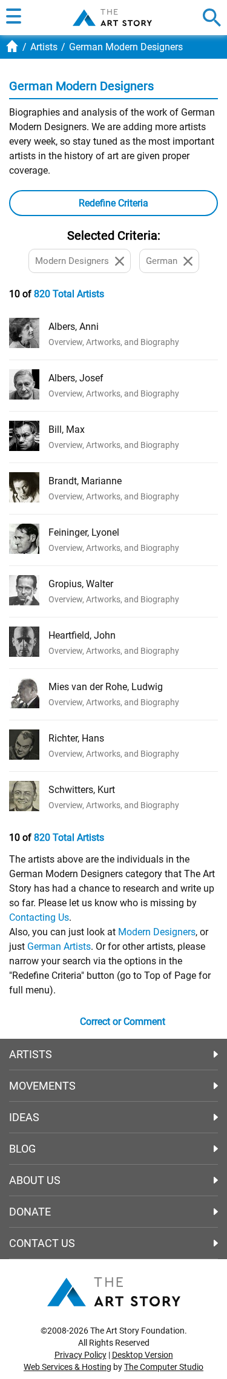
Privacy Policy (80, 1355)
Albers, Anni (73, 326)
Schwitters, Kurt (81, 789)
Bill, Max (66, 429)
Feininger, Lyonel (83, 532)
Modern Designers (157, 932)
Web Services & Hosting (67, 1367)
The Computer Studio (163, 1367)
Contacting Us (39, 917)
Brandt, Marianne (85, 481)
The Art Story (112, 17)
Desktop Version (142, 1355)
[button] (13, 17)
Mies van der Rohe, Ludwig (105, 687)
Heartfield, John (82, 635)
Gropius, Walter (80, 584)
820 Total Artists (69, 294)
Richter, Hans (76, 738)
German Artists (59, 946)
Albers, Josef (76, 378)
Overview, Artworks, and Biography (113, 342)
